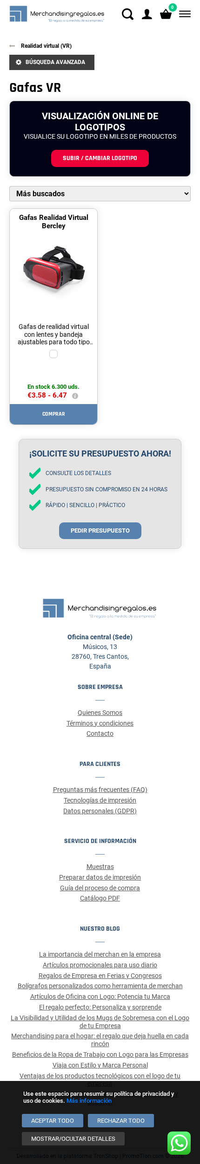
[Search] (127, 14)
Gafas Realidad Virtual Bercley (53, 221)
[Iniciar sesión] (147, 14)
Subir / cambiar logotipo (100, 158)
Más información (89, 1100)
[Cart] (166, 14)
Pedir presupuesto (100, 530)
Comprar (53, 414)
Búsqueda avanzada (55, 62)
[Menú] (183, 14)
